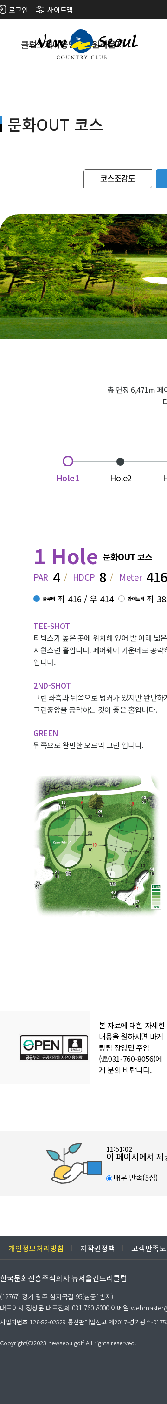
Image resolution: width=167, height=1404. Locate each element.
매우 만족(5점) (135, 1177)
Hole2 (121, 478)
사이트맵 (59, 9)
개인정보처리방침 (36, 1248)
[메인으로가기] (83, 44)
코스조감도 (117, 178)
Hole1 (67, 478)
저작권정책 (97, 1248)
